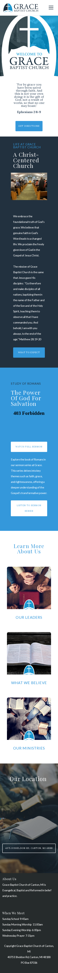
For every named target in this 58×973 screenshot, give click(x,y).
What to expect (29, 352)
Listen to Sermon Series (29, 508)
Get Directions (28, 126)
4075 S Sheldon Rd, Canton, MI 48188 (29, 848)
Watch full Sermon (28, 446)
